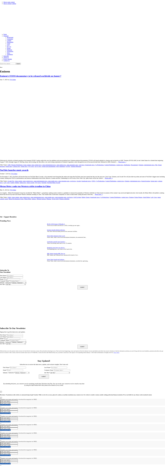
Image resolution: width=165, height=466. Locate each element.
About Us (6, 57)
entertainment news (149, 165)
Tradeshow (10, 54)
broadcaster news (90, 165)
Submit (82, 287)
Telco (8, 53)
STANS (68, 166)
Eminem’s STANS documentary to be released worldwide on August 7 (30, 76)
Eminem (141, 165)
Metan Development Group (16, 199)
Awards (79, 181)
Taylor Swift (55, 199)
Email (2, 279)
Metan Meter (27, 199)
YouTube (43, 182)
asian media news (61, 165)
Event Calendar (7, 59)
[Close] (0, 423)
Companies (10, 39)
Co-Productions (99, 165)
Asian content (27, 165)
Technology (10, 51)
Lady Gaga (7, 182)
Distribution (10, 42)
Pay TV (9, 46)
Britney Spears (86, 197)
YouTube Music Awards (53, 182)
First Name (3, 275)
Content (9, 40)
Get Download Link (5, 405)
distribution (127, 165)
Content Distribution (110, 165)
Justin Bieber (146, 197)
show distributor (60, 166)
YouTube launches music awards (14, 170)
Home (5, 34)
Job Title (3, 284)
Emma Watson (138, 197)
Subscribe (6, 56)
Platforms (9, 50)
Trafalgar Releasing (76, 166)
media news (24, 166)
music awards (30, 182)
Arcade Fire (11, 181)
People (9, 48)
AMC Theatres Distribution (15, 165)
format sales (9, 166)
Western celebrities (64, 199)
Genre (8, 43)
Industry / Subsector (6, 282)
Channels (6, 36)
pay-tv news (38, 166)
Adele (9, 197)
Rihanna (48, 199)
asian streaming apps (72, 165)
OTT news (31, 166)
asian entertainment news (49, 165)
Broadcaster (10, 37)
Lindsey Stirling (14, 182)
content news (119, 165)
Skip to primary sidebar (9, 3)
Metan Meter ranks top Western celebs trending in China (25, 186)
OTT (8, 45)
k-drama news (16, 166)
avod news (81, 165)
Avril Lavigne (77, 197)
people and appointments (49, 166)
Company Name (5, 281)
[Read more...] (122, 162)
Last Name (3, 277)
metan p (34, 199)
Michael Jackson (41, 199)
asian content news (36, 165)
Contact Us (6, 60)
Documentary (134, 165)
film (156, 165)
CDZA (93, 181)
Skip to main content (9, 2)
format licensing (145, 181)
